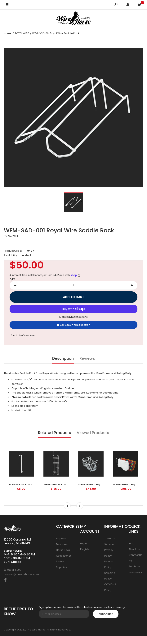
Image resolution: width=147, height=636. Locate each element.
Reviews (87, 358)
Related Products (54, 432)
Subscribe (106, 614)
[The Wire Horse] (73, 19)
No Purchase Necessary (135, 566)
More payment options (73, 317)
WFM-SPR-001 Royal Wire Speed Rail (100, 484)
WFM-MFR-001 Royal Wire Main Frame (66, 484)
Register (85, 549)
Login (83, 543)
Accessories (64, 556)
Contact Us (135, 555)
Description (63, 358)
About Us (134, 549)
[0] (139, 4)
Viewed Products (93, 432)
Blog (131, 543)
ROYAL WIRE (11, 236)
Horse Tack (63, 550)
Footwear (62, 544)
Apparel (61, 538)
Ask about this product (75, 324)
